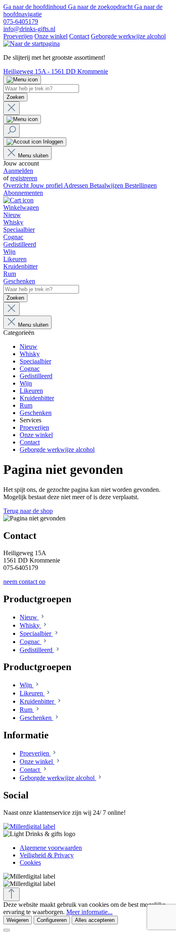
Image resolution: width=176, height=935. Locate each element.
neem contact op (24, 581)
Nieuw (29, 617)
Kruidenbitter (38, 701)
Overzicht (16, 185)
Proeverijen (18, 36)
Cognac (30, 641)
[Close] (6, 930)
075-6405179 (20, 21)
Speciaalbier (36, 633)
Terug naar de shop (28, 510)
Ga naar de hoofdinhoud (35, 6)
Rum (27, 709)
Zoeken (15, 97)
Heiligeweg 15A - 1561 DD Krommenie (55, 71)
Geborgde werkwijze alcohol (128, 36)
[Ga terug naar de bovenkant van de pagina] (11, 894)
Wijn (27, 685)
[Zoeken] (11, 130)
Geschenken (36, 717)
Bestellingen (141, 185)
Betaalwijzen (107, 185)
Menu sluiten (33, 155)
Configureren (52, 920)
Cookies (30, 862)
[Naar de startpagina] (31, 43)
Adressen (77, 185)
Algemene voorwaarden (51, 847)
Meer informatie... (89, 911)
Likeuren (32, 693)
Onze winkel (51, 36)
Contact (79, 36)
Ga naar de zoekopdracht (101, 6)
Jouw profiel (47, 185)
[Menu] (22, 79)
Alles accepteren (95, 920)
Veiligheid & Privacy (47, 855)
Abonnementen (23, 192)
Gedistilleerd (37, 649)
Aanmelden (18, 170)
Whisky (30, 625)
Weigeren (18, 920)
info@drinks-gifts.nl (29, 28)
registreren (23, 178)
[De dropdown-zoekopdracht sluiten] (11, 108)
